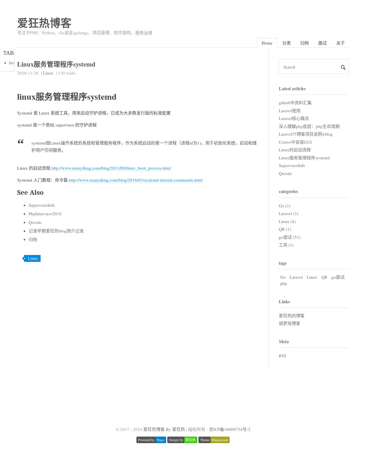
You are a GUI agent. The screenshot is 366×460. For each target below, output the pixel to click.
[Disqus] (137, 339)
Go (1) (285, 205)
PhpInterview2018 (45, 213)
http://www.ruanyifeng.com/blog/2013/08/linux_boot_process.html (111, 168)
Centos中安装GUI (295, 142)
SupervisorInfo (42, 205)
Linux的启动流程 (295, 149)
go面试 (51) (290, 237)
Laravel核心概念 (294, 118)
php (283, 283)
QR (324, 277)
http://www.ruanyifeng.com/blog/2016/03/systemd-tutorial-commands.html (135, 180)
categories (288, 191)
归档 (304, 43)
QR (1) (285, 229)
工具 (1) (286, 245)
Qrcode (35, 222)
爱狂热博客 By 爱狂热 (164, 429)
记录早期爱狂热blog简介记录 (56, 231)
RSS (282, 355)
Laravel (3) (288, 213)
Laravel (296, 277)
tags (283, 263)
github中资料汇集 (295, 102)
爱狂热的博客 (292, 315)
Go (283, 277)
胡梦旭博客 (289, 323)
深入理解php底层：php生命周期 (309, 126)
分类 (286, 43)
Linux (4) (287, 221)
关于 (340, 43)
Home (267, 43)
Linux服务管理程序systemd (304, 157)
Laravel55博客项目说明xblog (306, 134)
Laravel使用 (290, 110)
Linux (48, 73)
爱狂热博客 (44, 23)
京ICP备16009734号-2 (229, 429)
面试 (322, 43)
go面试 (338, 277)
